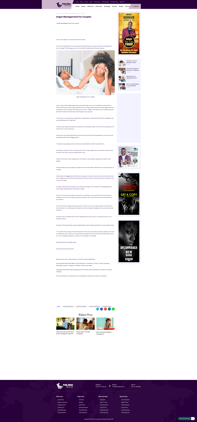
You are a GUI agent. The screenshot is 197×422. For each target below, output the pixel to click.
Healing (81, 402)
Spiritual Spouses (83, 407)
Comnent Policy (114, 2)
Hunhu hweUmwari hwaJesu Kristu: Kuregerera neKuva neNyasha (65, 333)
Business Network (62, 402)
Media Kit (122, 2)
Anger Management (68, 306)
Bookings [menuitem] (107, 6)
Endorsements (62, 405)
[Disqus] (85, 358)
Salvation (81, 399)
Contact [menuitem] (127, 6)
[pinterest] (140, 2)
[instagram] (136, 2)
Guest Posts (61, 407)
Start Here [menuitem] (98, 6)
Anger (58, 306)
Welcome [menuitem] (90, 6)
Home (77, 2)
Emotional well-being (94, 306)
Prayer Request (62, 412)
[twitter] (133, 2)
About (81, 2)
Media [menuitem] (121, 6)
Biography (103, 399)
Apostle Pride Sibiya (81, 306)
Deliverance (82, 405)
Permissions (97, 2)
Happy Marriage (64, 13)
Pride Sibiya (98, 419)
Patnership (61, 399)
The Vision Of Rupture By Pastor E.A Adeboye (132, 69)
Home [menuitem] (77, 6)
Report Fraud (103, 402)
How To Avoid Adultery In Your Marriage (132, 84)
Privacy (86, 2)
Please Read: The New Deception (83, 333)
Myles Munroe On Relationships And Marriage (131, 77)
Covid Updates (105, 2)
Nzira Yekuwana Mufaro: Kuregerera (104, 333)
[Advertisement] (85, 292)
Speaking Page (62, 410)
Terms (91, 2)
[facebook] (130, 2)
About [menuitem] (83, 6)
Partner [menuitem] (114, 6)
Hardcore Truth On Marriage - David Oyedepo (131, 61)
